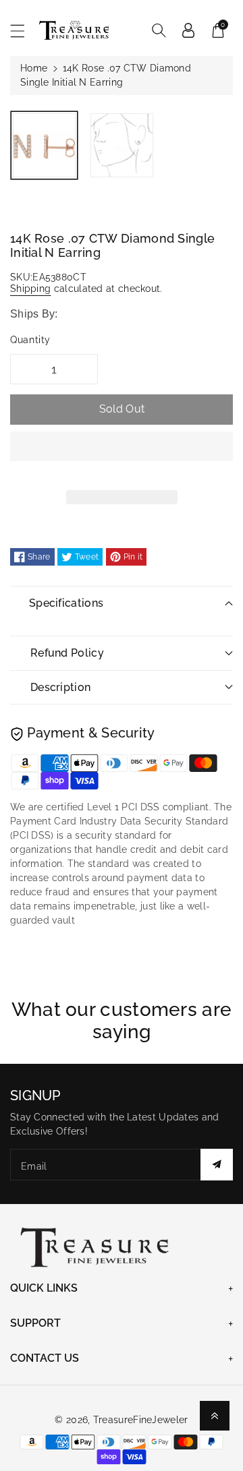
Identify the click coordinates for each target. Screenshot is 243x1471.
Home (33, 68)
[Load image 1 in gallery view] (44, 145)
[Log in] (188, 30)
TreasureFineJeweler (140, 1419)
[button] (121, 456)
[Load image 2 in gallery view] (122, 145)
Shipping (30, 288)
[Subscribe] (216, 1164)
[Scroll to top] (215, 1416)
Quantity (30, 339)
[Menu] (23, 30)
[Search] (158, 30)
